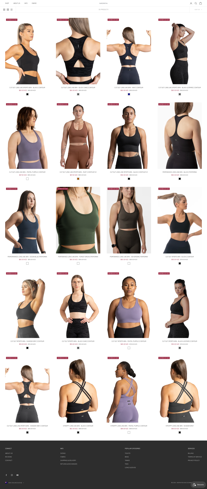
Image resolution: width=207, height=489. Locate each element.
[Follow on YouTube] (17, 475)
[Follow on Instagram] (12, 475)
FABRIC (34, 3)
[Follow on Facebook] (6, 475)
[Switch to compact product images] (12, 10)
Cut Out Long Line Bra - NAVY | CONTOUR (128, 88)
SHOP (7, 3)
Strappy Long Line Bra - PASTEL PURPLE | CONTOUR (129, 426)
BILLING (191, 453)
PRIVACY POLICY (194, 460)
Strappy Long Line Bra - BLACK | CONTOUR (78, 426)
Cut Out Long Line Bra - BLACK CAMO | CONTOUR (78, 88)
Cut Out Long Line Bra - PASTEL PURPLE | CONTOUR (27, 172)
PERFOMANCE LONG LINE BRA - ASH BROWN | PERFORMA (129, 257)
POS (182, 482)
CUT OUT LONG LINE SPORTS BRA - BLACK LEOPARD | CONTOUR (179, 88)
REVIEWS (8, 457)
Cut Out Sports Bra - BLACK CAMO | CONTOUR (78, 341)
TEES (126, 464)
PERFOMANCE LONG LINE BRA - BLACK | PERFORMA (180, 172)
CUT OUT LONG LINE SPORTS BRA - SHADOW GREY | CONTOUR (27, 426)
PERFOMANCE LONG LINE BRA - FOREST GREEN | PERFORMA (78, 257)
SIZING (63, 453)
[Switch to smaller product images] (8, 10)
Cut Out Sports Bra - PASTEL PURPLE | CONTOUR (129, 341)
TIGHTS (127, 453)
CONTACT (8, 460)
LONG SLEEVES (130, 467)
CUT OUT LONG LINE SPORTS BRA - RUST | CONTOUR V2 (78, 172)
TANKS (127, 460)
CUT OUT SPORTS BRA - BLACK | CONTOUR (180, 257)
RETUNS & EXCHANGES (68, 464)
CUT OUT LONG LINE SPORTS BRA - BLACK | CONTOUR (27, 88)
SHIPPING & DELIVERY (68, 460)
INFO (26, 3)
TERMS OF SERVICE (195, 457)
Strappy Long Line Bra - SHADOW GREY (180, 426)
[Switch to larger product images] (4, 10)
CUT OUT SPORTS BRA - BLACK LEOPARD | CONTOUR (179, 341)
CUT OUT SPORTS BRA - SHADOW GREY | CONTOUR (27, 341)
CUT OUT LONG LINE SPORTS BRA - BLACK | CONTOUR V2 (129, 172)
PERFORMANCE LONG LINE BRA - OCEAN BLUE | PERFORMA (27, 257)
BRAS (127, 457)
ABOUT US (16, 3)
